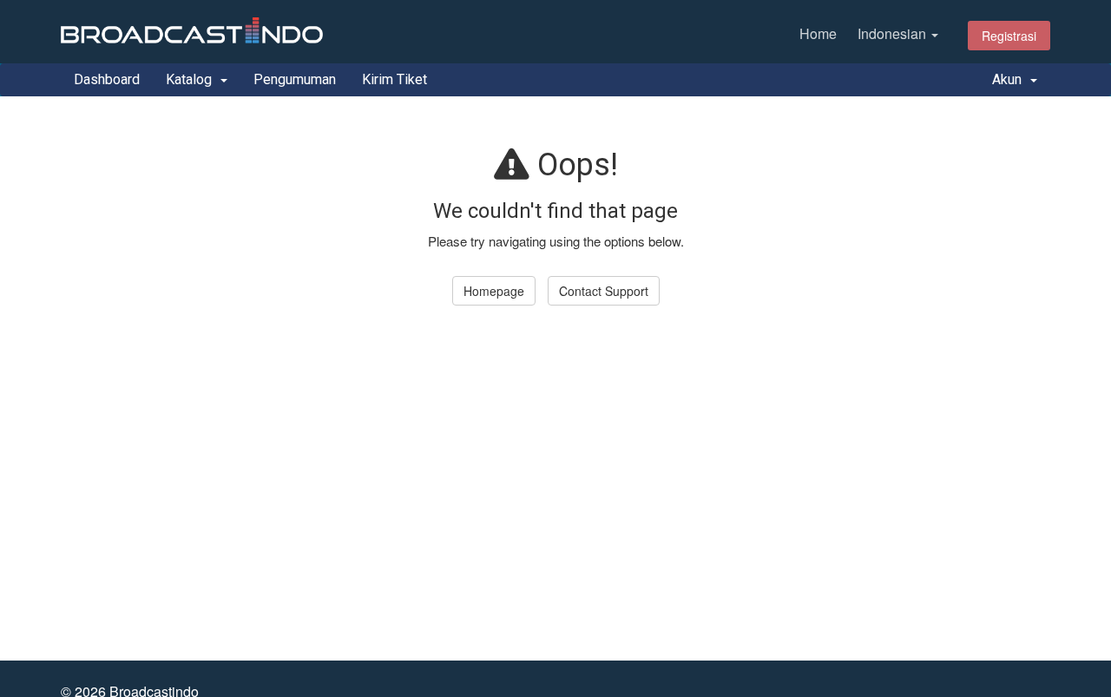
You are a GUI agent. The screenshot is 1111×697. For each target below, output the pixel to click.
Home (818, 33)
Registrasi (1009, 35)
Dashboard (107, 79)
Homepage (493, 290)
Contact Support (603, 290)
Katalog (192, 79)
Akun (1010, 79)
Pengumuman (294, 79)
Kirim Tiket (394, 79)
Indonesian (894, 33)
